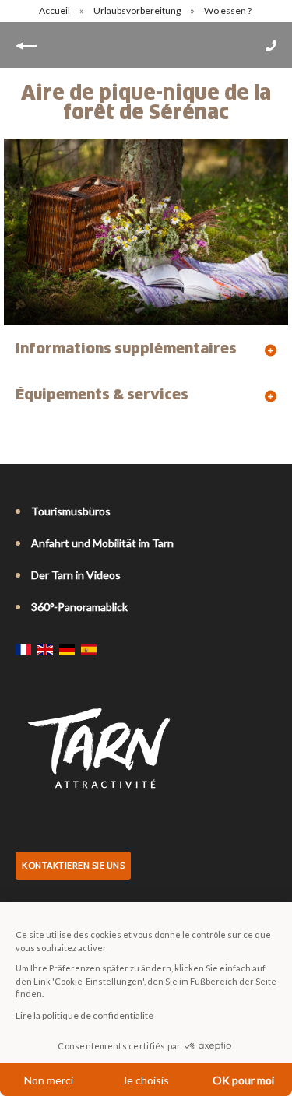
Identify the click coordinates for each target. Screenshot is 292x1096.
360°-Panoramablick (79, 606)
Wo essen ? (228, 10)
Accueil (54, 10)
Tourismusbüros (71, 511)
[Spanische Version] (89, 649)
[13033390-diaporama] (146, 232)
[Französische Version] (23, 649)
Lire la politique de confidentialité (84, 1015)
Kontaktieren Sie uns (73, 865)
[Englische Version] (45, 649)
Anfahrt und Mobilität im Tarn (102, 543)
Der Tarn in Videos (76, 574)
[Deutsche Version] (67, 649)
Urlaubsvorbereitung (137, 10)
